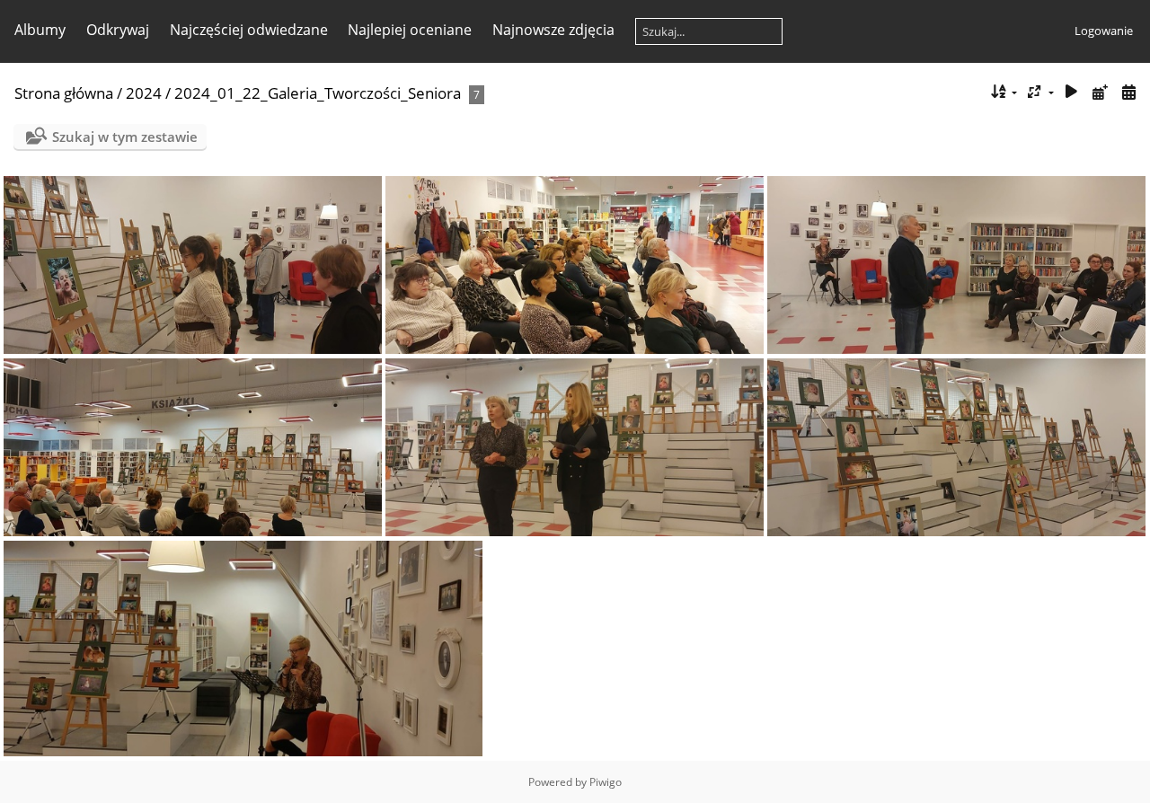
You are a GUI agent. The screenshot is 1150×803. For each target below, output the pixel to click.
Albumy (40, 30)
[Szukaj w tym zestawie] (968, 91)
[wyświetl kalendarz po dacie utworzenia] (1128, 92)
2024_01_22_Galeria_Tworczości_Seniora (317, 93)
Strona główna (63, 93)
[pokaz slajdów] (1072, 92)
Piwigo (605, 782)
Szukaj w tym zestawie (125, 137)
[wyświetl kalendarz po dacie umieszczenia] (1099, 92)
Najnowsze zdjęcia (553, 30)
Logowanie (1104, 30)
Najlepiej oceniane (410, 30)
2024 (144, 93)
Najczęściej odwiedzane (249, 30)
